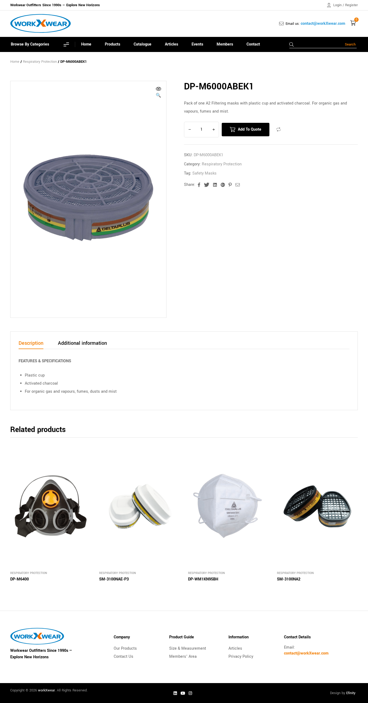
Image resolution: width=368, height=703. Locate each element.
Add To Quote (249, 129)
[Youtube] (183, 693)
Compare (278, 129)
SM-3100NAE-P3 (114, 579)
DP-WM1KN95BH (203, 579)
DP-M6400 (19, 579)
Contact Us (123, 656)
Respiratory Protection (40, 61)
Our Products (125, 648)
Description (31, 344)
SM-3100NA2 (288, 579)
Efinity (350, 693)
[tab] (31, 345)
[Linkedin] (175, 693)
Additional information (82, 344)
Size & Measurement (187, 648)
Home (14, 61)
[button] (158, 93)
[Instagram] (190, 693)
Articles (235, 648)
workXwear (46, 690)
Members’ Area (183, 656)
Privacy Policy (240, 656)
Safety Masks (204, 173)
